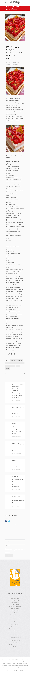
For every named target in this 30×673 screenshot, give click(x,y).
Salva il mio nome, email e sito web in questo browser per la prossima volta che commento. (15, 551)
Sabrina (15, 477)
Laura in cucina (15, 610)
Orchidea (16, 496)
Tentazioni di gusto (15, 614)
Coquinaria (15, 596)
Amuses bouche (15, 624)
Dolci (19, 6)
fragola (21, 363)
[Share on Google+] (12, 353)
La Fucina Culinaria (11, 6)
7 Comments (16, 64)
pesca (7, 365)
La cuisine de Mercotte (15, 628)
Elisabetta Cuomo (15, 598)
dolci (7, 363)
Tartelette (15, 648)
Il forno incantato (15, 604)
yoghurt (7, 368)
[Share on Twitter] (9, 353)
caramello (20, 360)
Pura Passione (15, 612)
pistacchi (12, 365)
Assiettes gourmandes (15, 626)
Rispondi (22, 384)
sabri (14, 384)
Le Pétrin (15, 630)
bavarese (13, 360)
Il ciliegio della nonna (15, 602)
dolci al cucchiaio (14, 363)
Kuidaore (15, 642)
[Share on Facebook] (6, 353)
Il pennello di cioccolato (15, 606)
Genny (14, 423)
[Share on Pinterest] (14, 353)
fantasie (15, 407)
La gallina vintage (15, 608)
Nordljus (15, 646)
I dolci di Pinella (15, 600)
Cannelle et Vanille (15, 640)
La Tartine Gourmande (15, 644)
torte (18, 365)
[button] (6, 521)
